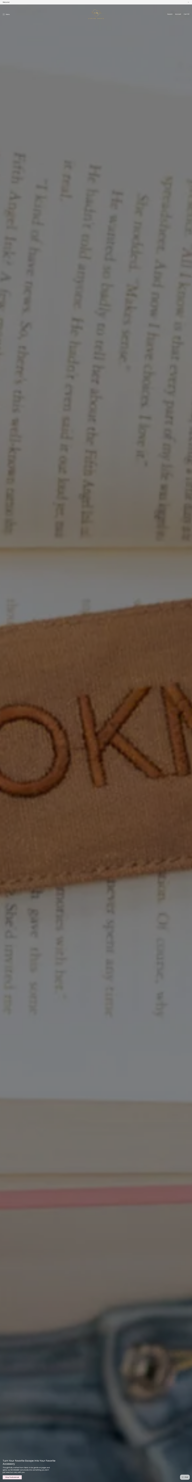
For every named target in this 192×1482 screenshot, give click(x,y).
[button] (170, 14)
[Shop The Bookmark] (96, 743)
